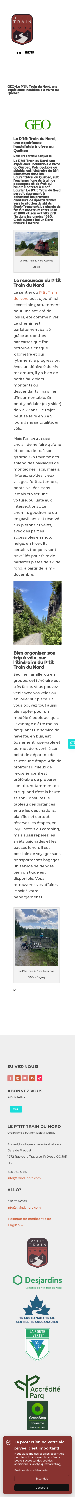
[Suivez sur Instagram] (18, 1078)
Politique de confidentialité (29, 1219)
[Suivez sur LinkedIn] (32, 1078)
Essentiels (41, 1478)
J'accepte (42, 1487)
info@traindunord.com (24, 1178)
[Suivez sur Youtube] (25, 1078)
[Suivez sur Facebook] (10, 1078)
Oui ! (16, 1109)
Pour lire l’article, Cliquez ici (32, 156)
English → (16, 1225)
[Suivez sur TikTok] (39, 1078)
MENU (29, 52)
